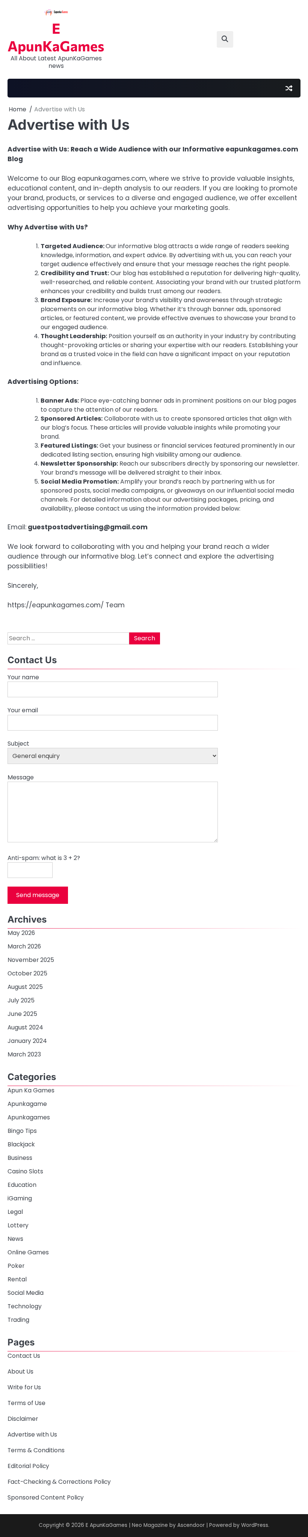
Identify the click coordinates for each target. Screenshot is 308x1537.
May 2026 (21, 933)
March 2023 (24, 1054)
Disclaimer (23, 1419)
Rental (17, 1279)
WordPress (254, 1525)
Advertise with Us (32, 1434)
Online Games (28, 1252)
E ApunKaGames (56, 36)
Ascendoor (191, 1525)
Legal (15, 1212)
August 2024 (25, 1027)
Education (22, 1185)
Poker (16, 1266)
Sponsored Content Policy (46, 1497)
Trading (18, 1320)
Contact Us (24, 1356)
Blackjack (21, 1144)
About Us (20, 1371)
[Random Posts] (288, 88)
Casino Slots (25, 1171)
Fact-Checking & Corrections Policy (59, 1482)
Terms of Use (26, 1403)
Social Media (26, 1293)
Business (20, 1158)
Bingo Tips (22, 1131)
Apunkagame (27, 1104)
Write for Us (24, 1387)
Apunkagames (29, 1117)
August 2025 (25, 987)
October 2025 (27, 973)
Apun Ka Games (31, 1090)
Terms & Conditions (36, 1450)
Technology (25, 1306)
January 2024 (27, 1041)
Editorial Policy (28, 1466)
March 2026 (24, 946)
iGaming (20, 1198)
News (15, 1239)
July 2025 (21, 1000)
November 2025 (31, 960)
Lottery (18, 1225)
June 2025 (22, 1014)
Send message (37, 895)
